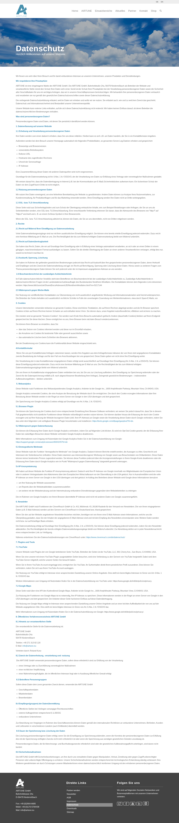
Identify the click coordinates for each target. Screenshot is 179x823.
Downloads (72, 808)
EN (162, 2)
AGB (69, 798)
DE (157, 2)
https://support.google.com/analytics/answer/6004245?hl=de (42, 442)
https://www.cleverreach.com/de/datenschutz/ (105, 537)
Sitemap (70, 812)
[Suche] (160, 11)
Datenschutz (72, 805)
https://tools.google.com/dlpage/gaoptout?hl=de (112, 421)
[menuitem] (75, 11)
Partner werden (73, 790)
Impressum (71, 801)
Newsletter (71, 794)
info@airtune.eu (29, 646)
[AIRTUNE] (23, 11)
